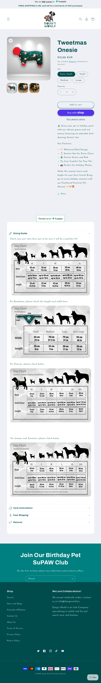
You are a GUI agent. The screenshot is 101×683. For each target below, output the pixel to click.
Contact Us (12, 616)
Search (10, 598)
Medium (64, 80)
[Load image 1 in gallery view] (12, 88)
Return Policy (13, 641)
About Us (11, 622)
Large (79, 80)
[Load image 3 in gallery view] (34, 88)
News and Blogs (14, 604)
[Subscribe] (72, 579)
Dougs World (46, 673)
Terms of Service (15, 628)
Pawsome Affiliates (16, 610)
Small (82, 74)
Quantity (61, 86)
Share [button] (63, 194)
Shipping (72, 61)
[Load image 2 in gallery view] (23, 88)
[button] (8, 19)
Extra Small (66, 74)
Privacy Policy (13, 635)
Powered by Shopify (58, 673)
